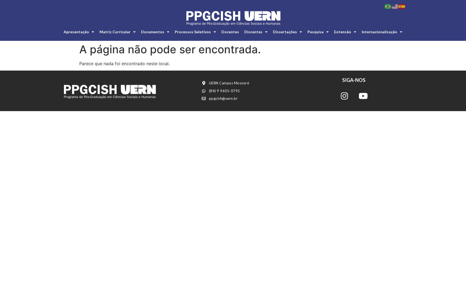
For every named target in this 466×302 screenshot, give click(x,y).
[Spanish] (402, 6)
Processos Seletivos (193, 31)
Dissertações (285, 31)
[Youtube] (363, 96)
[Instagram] (344, 96)
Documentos (152, 31)
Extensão (342, 31)
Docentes (230, 31)
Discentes (253, 31)
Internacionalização (379, 31)
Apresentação (76, 31)
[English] (395, 6)
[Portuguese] (388, 6)
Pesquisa (315, 31)
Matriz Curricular (115, 31)
